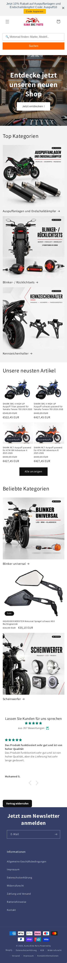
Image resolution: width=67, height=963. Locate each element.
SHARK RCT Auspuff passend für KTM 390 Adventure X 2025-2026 (17, 450)
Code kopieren (34, 11)
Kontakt (11, 909)
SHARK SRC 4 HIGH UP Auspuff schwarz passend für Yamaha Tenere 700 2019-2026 (48, 406)
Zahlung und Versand (19, 893)
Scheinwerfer (12, 699)
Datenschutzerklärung (19, 877)
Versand (16, 955)
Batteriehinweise (16, 901)
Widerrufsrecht (15, 885)
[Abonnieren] (56, 834)
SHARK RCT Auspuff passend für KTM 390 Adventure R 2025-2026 (48, 450)
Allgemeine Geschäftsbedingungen (26, 861)
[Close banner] (63, 8)
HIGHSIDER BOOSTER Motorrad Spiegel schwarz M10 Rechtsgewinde (29, 622)
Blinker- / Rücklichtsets (19, 282)
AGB (42, 950)
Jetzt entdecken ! (33, 106)
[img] (33, 723)
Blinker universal (14, 564)
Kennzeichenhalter (16, 353)
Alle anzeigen (33, 471)
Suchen (33, 45)
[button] (7, 22)
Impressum (13, 869)
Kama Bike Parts (32, 945)
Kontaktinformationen (47, 955)
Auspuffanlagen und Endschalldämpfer (29, 211)
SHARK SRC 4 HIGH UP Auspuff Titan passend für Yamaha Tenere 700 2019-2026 (17, 406)
